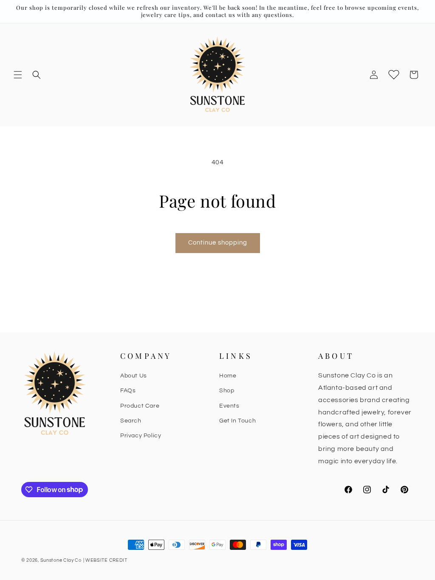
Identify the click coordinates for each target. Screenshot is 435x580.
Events (229, 406)
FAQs (128, 391)
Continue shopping (217, 242)
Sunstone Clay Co (61, 560)
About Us (133, 376)
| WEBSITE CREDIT (105, 560)
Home (227, 376)
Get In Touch (237, 421)
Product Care (139, 406)
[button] (17, 74)
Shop (226, 391)
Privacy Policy (140, 436)
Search (130, 421)
